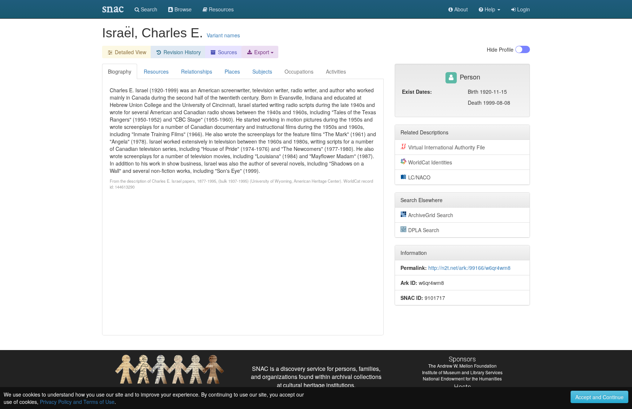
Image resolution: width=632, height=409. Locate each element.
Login (523, 9)
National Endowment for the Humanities (462, 378)
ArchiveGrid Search (430, 215)
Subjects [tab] (262, 71)
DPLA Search (423, 230)
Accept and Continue (599, 397)
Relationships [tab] (196, 71)
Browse (182, 9)
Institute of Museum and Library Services (462, 372)
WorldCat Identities (430, 162)
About (460, 9)
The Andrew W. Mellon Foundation (462, 365)
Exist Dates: (417, 91)
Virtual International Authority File (446, 147)
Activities (336, 71)
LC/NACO (419, 177)
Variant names (223, 35)
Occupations (299, 71)
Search (148, 9)
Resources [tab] (156, 71)
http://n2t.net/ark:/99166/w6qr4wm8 (469, 267)
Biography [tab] (119, 71)
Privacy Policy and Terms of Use (77, 401)
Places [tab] (232, 71)
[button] (489, 9)
